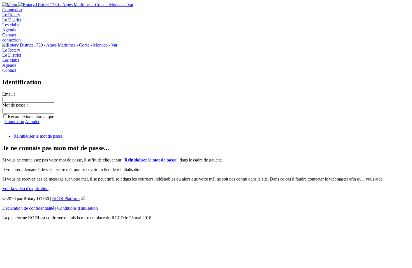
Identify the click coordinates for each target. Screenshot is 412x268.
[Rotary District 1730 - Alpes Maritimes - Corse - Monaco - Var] (75, 4)
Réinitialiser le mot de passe (38, 136)
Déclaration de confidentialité (28, 208)
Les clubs (10, 24)
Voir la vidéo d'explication (25, 188)
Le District (11, 19)
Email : (8, 94)
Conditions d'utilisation (77, 208)
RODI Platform (66, 198)
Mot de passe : (15, 105)
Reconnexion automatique (31, 116)
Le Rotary (11, 14)
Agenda (9, 29)
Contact (9, 35)
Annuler (32, 121)
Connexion (12, 9)
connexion (11, 40)
